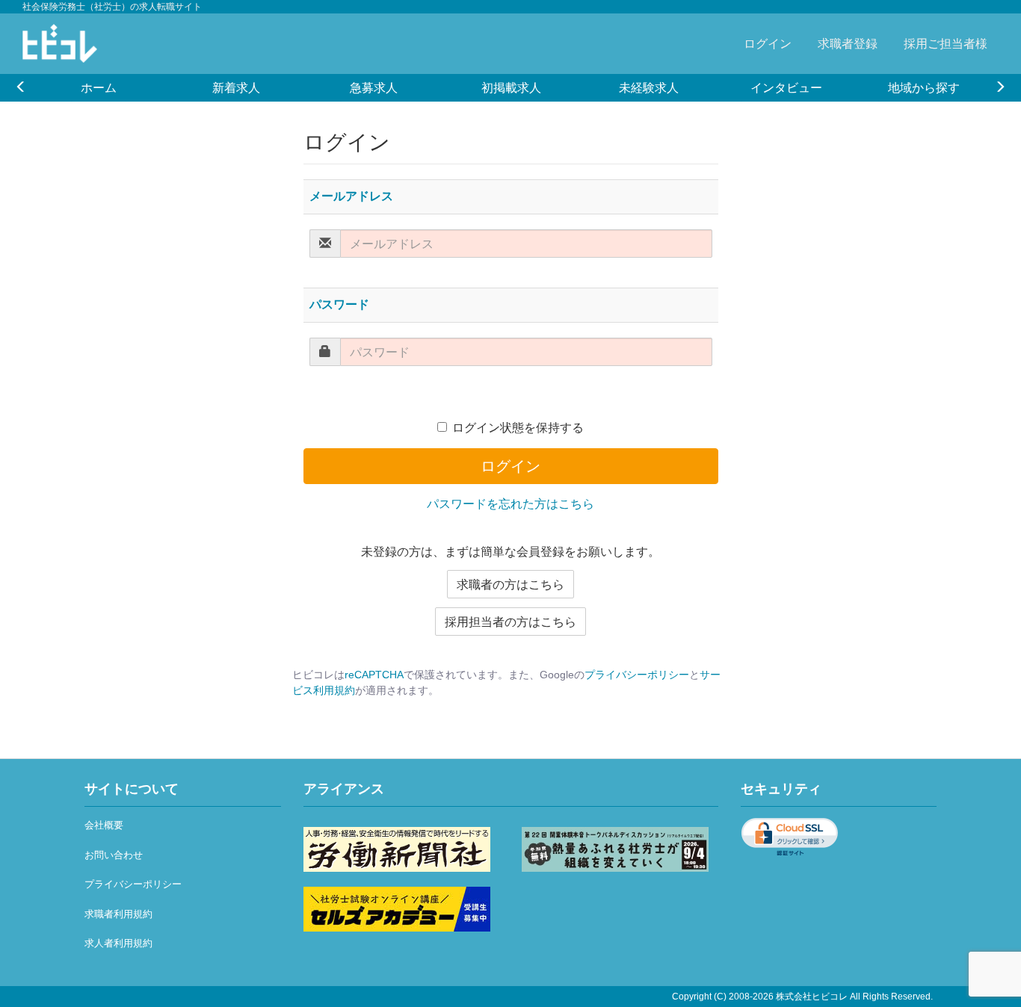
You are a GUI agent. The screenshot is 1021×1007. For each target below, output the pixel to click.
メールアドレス (351, 196)
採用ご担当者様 (945, 43)
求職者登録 (847, 43)
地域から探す (924, 87)
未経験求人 (649, 87)
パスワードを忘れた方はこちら (510, 504)
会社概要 (103, 825)
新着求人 (236, 87)
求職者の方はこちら (510, 584)
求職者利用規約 (118, 914)
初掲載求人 (511, 87)
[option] (98, 87)
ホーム (99, 87)
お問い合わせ (113, 855)
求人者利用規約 (118, 943)
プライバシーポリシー (636, 675)
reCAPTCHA (374, 675)
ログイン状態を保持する (518, 427)
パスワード (339, 304)
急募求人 (374, 87)
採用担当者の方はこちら (510, 621)
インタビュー (786, 87)
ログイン (768, 43)
